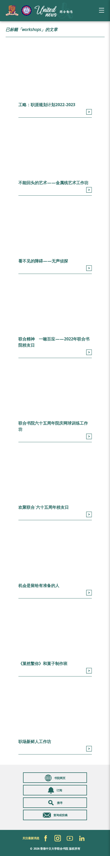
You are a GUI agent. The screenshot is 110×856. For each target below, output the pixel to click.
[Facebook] (45, 838)
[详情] (89, 112)
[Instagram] (57, 838)
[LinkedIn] (82, 838)
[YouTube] (70, 838)
